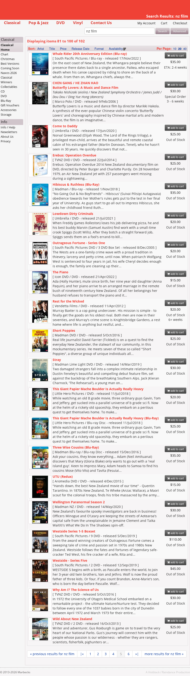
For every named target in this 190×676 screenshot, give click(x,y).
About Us (7, 136)
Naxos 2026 (9, 73)
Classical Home (7, 47)
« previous (52, 654)
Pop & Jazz (38, 22)
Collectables (9, 87)
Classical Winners (6, 79)
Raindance (168, 672)
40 (185, 49)
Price (63, 49)
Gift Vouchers (10, 105)
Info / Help (8, 127)
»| (137, 654)
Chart (4, 54)
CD (3, 91)
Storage (6, 114)
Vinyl (78, 22)
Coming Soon (10, 68)
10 (174, 49)
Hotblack (154, 672)
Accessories (8, 110)
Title (52, 49)
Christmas (8, 59)
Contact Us (101, 22)
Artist (40, 49)
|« (82, 654)
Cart (164, 23)
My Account (146, 23)
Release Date (80, 49)
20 (179, 49)
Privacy (6, 141)
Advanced (179, 31)
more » (164, 654)
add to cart (177, 55)
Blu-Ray (6, 101)
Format (99, 49)
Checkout (180, 23)
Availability (116, 49)
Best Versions (10, 63)
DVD (60, 22)
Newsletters (9, 132)
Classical (12, 22)
